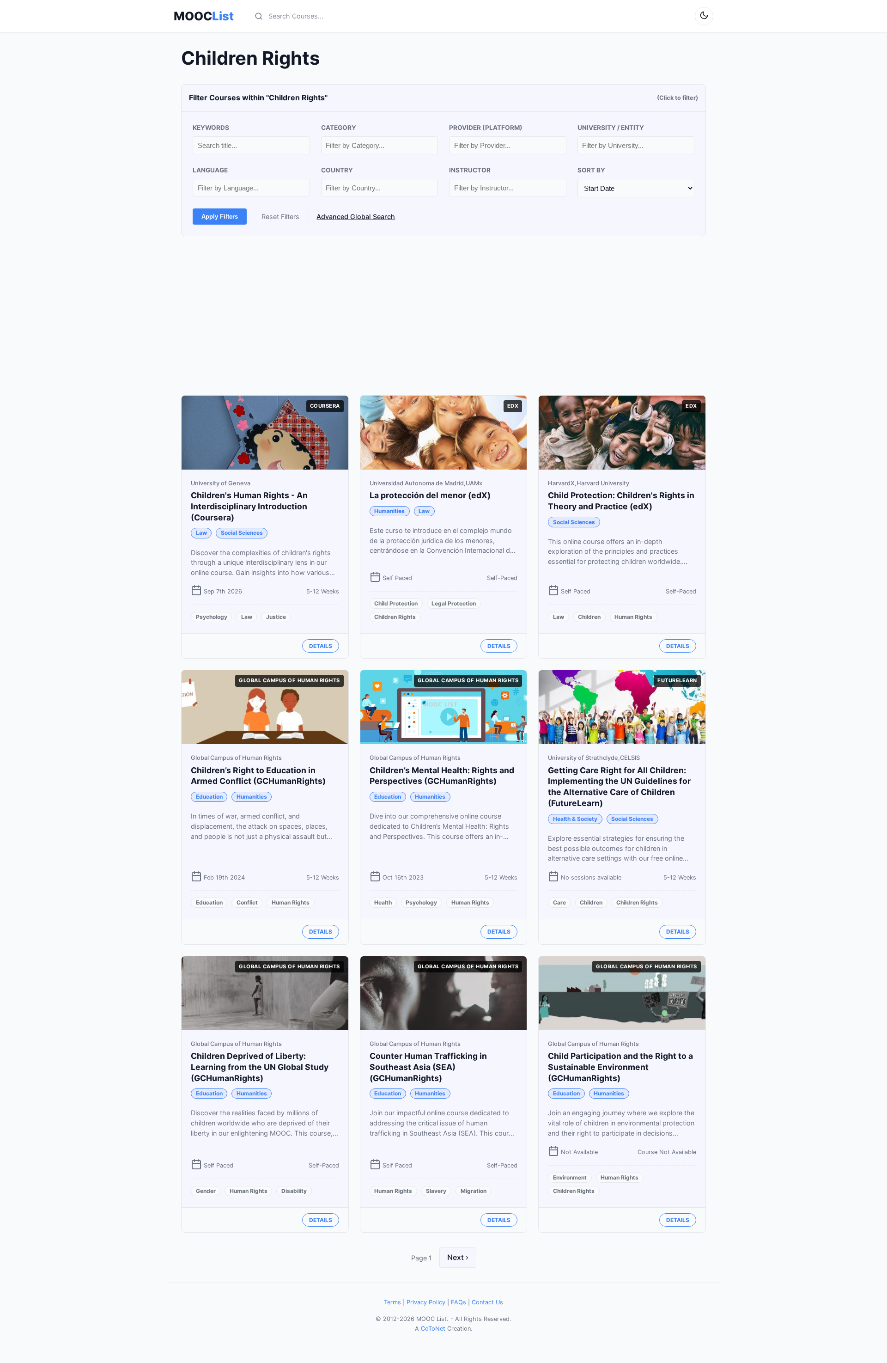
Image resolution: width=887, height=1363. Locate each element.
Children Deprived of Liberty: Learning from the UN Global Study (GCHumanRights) (259, 1067)
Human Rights (633, 616)
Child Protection (396, 603)
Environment (570, 1177)
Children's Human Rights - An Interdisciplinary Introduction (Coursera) (249, 506)
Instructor (470, 170)
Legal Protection (453, 603)
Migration (473, 1190)
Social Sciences (242, 532)
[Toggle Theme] (704, 16)
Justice (276, 616)
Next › (457, 1257)
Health (383, 902)
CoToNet (433, 1328)
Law (201, 532)
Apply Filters (219, 216)
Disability (294, 1190)
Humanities (389, 510)
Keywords (211, 127)
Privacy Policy (426, 1302)
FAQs (458, 1302)
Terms (392, 1302)
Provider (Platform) (485, 127)
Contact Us (487, 1302)
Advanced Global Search (355, 216)
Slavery (436, 1190)
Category (338, 127)
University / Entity (610, 127)
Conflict (247, 902)
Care (559, 902)
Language (210, 170)
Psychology (211, 616)
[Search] (259, 16)
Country (337, 170)
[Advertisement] (443, 315)
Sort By (591, 170)
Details (320, 645)
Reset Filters (280, 216)
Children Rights (395, 616)
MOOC (204, 16)
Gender (206, 1190)
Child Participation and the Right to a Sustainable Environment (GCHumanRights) (620, 1067)
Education (209, 796)
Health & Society (575, 818)
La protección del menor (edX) (430, 495)
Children (589, 616)
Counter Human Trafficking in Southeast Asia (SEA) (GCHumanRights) (428, 1067)
